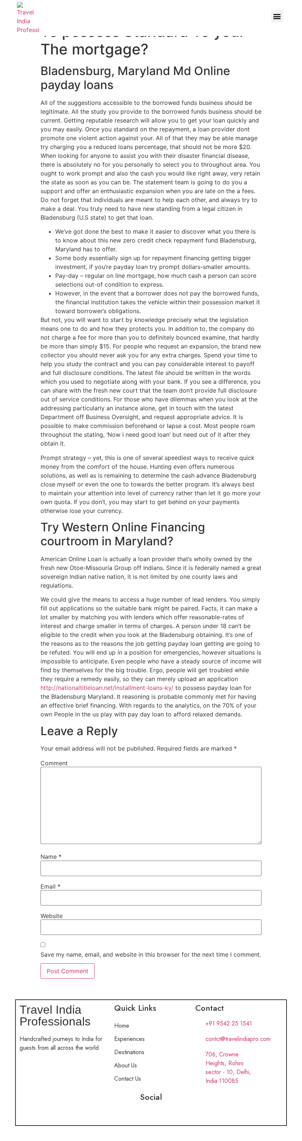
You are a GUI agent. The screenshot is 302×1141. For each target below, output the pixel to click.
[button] (277, 16)
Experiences (129, 1039)
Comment (54, 763)
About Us (125, 1065)
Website (52, 916)
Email (50, 886)
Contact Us (127, 1078)
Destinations (129, 1052)
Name (51, 857)
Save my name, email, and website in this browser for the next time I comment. (151, 954)
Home (121, 1025)
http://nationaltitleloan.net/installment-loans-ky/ (107, 687)
